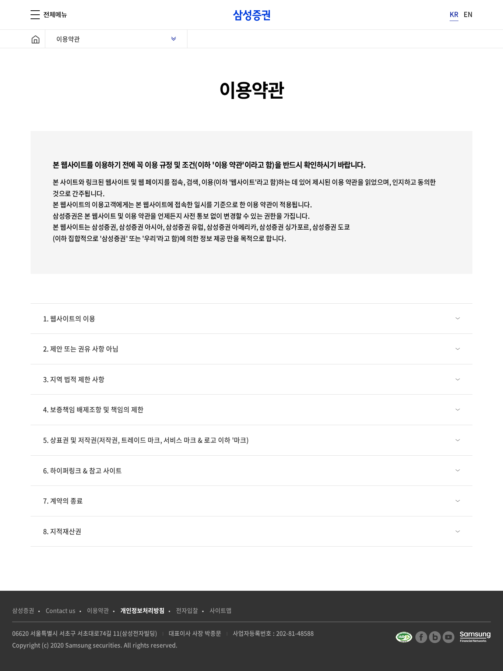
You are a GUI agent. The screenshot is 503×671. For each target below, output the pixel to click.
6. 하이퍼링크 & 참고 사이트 (82, 471)
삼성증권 (23, 610)
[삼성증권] (251, 15)
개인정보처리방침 (142, 610)
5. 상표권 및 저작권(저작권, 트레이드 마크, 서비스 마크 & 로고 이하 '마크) (146, 440)
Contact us (60, 610)
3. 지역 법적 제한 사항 (74, 379)
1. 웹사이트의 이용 (69, 319)
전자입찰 (187, 610)
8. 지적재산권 (62, 531)
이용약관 (68, 38)
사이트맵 (221, 610)
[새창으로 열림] (404, 636)
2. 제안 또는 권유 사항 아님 (81, 349)
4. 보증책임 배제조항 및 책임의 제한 (93, 409)
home (38, 39)
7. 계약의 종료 (63, 501)
